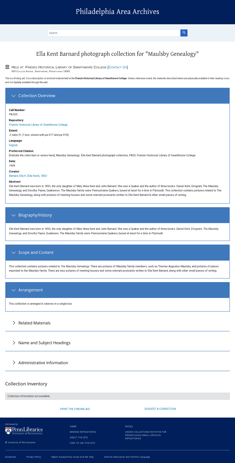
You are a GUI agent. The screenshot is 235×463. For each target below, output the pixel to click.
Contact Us (118, 67)
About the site (79, 437)
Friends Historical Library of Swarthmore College (38, 124)
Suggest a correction (160, 409)
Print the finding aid (75, 409)
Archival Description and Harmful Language (127, 457)
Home (73, 426)
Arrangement (30, 290)
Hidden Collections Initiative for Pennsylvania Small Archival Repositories (146, 435)
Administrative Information (43, 362)
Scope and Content (36, 252)
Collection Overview (36, 95)
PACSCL (129, 426)
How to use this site (82, 443)
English (13, 145)
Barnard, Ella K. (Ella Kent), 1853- (28, 175)
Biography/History (35, 215)
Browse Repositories (83, 432)
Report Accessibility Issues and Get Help (72, 457)
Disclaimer (10, 457)
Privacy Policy (33, 457)
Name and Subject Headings (44, 342)
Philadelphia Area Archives (117, 11)
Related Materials (34, 323)
